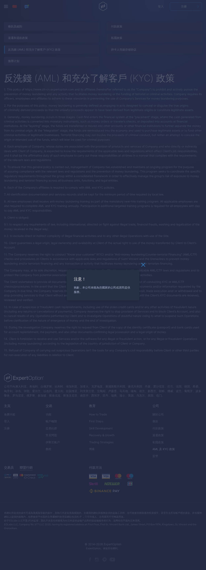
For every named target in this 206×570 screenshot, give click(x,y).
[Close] (143, 266)
